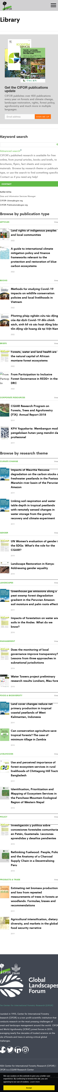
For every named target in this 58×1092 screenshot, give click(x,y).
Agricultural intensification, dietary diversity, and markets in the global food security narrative (34, 923)
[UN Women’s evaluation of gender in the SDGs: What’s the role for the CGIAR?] (4, 545)
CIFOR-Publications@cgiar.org (14, 204)
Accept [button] (29, 1088)
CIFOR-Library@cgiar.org (11, 200)
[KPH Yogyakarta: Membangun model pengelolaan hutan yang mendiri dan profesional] (4, 433)
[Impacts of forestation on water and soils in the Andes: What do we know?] (4, 622)
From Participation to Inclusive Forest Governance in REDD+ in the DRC (34, 378)
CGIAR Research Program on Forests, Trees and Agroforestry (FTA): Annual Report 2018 (32, 410)
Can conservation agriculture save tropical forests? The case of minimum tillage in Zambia (33, 735)
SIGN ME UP (42, 116)
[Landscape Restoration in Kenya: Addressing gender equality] (4, 568)
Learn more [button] (35, 1082)
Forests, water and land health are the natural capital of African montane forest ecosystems (33, 356)
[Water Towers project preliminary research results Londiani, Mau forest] (4, 680)
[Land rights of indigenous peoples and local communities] (4, 234)
